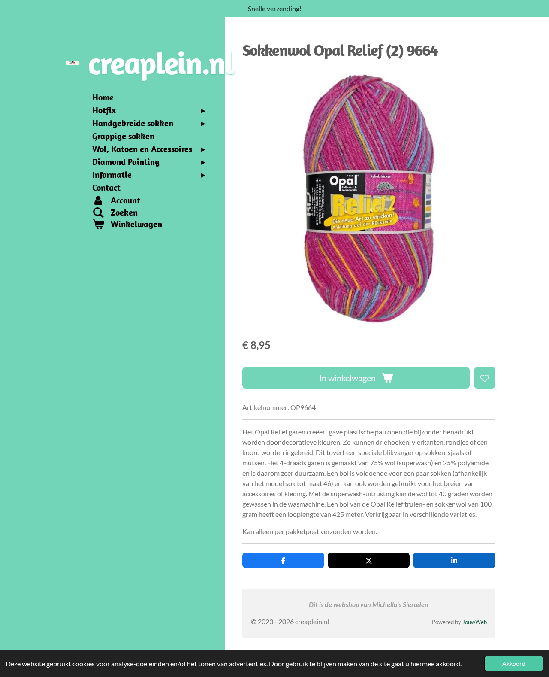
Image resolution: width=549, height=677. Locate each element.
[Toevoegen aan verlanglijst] (484, 378)
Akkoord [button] (513, 663)
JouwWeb (474, 622)
